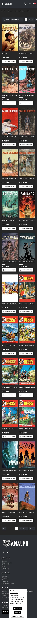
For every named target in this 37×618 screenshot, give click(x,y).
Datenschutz (5, 565)
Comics (9, 11)
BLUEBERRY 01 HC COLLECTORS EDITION (10, 512)
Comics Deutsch (18, 11)
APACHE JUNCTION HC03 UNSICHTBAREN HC (10, 137)
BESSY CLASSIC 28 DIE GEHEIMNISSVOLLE (27, 303)
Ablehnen (17, 612)
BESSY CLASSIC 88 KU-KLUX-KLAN (10, 429)
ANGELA (4, 53)
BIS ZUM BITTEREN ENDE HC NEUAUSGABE (10, 470)
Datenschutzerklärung (17, 616)
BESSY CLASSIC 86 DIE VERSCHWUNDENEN (10, 387)
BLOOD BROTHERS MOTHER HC (27, 470)
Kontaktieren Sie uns (8, 583)
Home (3, 11)
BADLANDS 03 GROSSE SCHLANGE (27, 220)
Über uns (4, 561)
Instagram (8, 552)
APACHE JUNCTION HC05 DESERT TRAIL (10, 178)
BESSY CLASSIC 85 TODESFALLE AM (27, 345)
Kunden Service (6, 563)
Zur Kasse (5, 581)
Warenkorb (5, 578)
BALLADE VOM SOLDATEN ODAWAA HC (27, 262)
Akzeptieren (18, 608)
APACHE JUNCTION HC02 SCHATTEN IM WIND (27, 95)
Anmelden (5, 576)
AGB (3, 566)
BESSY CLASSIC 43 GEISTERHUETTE (10, 345)
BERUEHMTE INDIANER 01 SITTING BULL (10, 303)
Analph (8, 593)
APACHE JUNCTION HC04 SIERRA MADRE (27, 137)
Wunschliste (5, 580)
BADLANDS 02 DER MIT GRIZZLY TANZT (10, 220)
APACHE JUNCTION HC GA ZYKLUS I (27, 53)
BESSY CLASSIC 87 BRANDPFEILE (27, 387)
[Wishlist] (29, 4)
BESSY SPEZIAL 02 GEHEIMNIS (27, 429)
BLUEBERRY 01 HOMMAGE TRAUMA (27, 512)
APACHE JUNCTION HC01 (9, 95)
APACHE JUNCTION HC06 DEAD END (27, 178)
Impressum (5, 568)
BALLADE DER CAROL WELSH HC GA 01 (10, 262)
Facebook (4, 552)
